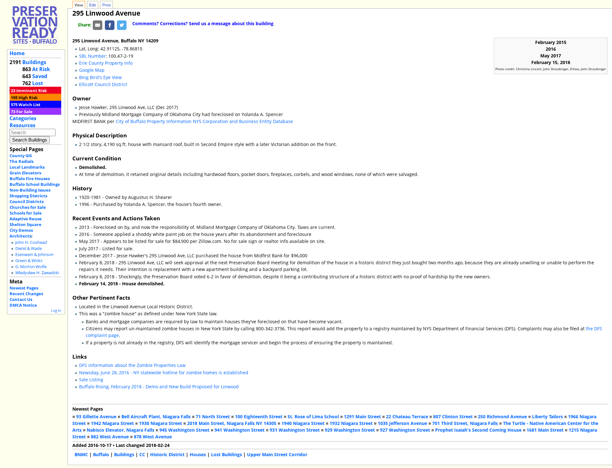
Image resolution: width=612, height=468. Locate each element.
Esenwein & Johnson (34, 254)
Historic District (167, 454)
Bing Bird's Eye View (100, 77)
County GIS (21, 155)
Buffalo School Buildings (35, 184)
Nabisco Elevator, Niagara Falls (120, 430)
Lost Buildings (226, 454)
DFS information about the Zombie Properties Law (132, 365)
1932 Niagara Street (351, 423)
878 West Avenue (153, 437)
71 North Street (213, 416)
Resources (22, 125)
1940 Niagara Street (302, 423)
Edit (92, 5)
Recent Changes (26, 293)
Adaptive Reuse (26, 219)
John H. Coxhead (31, 242)
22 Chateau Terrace (407, 416)
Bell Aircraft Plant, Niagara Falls (156, 416)
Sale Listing (91, 380)
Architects (20, 236)
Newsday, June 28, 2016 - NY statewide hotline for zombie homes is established (163, 372)
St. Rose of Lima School (313, 416)
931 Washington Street (295, 430)
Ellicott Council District (103, 84)
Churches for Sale (28, 207)
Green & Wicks (28, 260)
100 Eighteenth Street (258, 416)
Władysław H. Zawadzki (37, 272)
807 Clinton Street (453, 416)
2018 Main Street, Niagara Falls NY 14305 (231, 423)
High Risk (28, 97)
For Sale (24, 111)
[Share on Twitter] (122, 25)
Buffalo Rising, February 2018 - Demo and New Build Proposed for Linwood (159, 387)
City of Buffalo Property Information (154, 121)
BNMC (81, 454)
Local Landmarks (27, 167)
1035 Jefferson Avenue (402, 423)
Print (106, 5)
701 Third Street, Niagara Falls (465, 423)
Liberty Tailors (547, 416)
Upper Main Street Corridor (277, 454)
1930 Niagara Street (160, 423)
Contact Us (21, 299)
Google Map (92, 70)
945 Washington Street (184, 430)
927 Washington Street (405, 430)
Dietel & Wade (28, 248)
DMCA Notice (23, 305)
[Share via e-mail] (97, 25)
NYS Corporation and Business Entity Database (243, 121)
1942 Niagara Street (112, 423)
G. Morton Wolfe (31, 266)
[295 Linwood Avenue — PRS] (34, 24)
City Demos (21, 230)
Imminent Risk (31, 90)
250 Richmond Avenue (502, 416)
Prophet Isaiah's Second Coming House (478, 430)
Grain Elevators (25, 173)
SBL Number (92, 56)
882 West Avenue (110, 437)
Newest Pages (24, 288)
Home (17, 53)
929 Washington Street (350, 430)
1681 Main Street (545, 430)
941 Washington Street (240, 430)
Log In (56, 310)
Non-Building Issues (30, 190)
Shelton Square (25, 224)
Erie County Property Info (106, 63)
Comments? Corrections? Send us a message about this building (202, 23)
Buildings (34, 62)
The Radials (21, 161)
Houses (198, 454)
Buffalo (101, 454)
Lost (37, 83)
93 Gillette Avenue (96, 416)
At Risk (41, 69)
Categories (23, 118)
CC (142, 454)
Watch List (29, 104)
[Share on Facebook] (109, 25)
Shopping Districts (28, 196)
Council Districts (27, 201)
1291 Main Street (362, 416)
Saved (39, 76)
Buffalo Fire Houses (30, 178)
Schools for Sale (26, 213)
